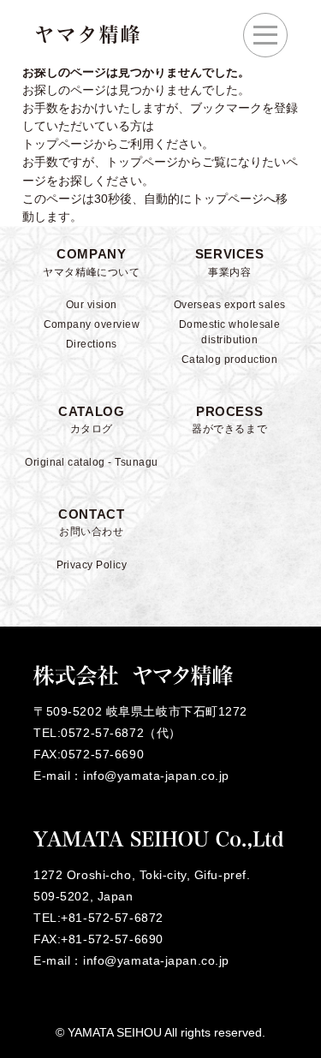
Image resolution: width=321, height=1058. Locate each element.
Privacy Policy (92, 565)
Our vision (91, 305)
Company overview (92, 324)
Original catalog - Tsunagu (91, 462)
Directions (91, 344)
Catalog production (229, 360)
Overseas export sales (230, 305)
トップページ (142, 162)
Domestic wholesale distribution (230, 332)
